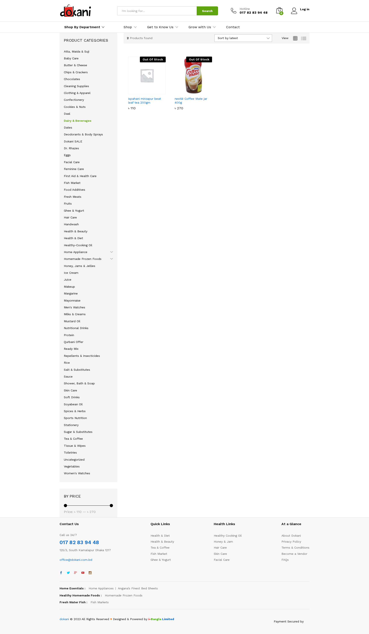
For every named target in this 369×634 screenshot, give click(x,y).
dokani (64, 619)
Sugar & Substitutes (78, 431)
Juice (67, 279)
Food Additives (74, 189)
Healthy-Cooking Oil (78, 245)
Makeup (69, 286)
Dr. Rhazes (71, 148)
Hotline (245, 8)
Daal (67, 113)
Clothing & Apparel (77, 93)
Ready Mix (71, 348)
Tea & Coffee (73, 438)
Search (207, 11)
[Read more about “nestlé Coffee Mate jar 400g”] (178, 91)
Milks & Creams (75, 314)
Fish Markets (100, 602)
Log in (304, 9)
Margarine (71, 293)
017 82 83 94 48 (79, 542)
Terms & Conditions (295, 547)
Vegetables (72, 466)
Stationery (71, 425)
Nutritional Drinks (76, 328)
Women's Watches (77, 473)
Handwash (71, 224)
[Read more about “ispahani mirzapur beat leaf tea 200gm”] (132, 91)
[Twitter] (68, 573)
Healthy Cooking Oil (228, 535)
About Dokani (291, 535)
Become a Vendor (294, 553)
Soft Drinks (72, 397)
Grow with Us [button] (200, 27)
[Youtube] (82, 573)
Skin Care (70, 390)
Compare (161, 91)
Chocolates (72, 79)
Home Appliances (101, 588)
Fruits (68, 203)
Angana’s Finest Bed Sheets (138, 588)
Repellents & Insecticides (82, 355)
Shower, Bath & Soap (79, 383)
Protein (69, 335)
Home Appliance (75, 252)
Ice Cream (71, 272)
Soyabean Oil (73, 404)
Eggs (67, 155)
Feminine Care (74, 169)
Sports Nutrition (75, 418)
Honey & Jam (223, 541)
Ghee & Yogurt (74, 210)
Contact (233, 27)
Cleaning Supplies (76, 86)
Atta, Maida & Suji (76, 51)
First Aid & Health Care (80, 176)
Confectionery (74, 99)
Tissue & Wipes (75, 445)
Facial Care (72, 162)
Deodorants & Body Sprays (83, 134)
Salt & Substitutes (77, 369)
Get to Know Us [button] (160, 27)
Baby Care (71, 58)
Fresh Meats (72, 196)
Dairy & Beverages (77, 120)
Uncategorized (74, 459)
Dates (68, 127)
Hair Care (70, 217)
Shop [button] (128, 27)
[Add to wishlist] (151, 91)
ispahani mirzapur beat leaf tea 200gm (144, 100)
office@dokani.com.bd (76, 559)
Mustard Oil (72, 321)
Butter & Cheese (75, 65)
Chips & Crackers (76, 72)
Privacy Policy (291, 541)
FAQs (285, 559)
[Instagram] (90, 573)
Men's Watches (74, 307)
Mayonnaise (72, 300)
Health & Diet (73, 238)
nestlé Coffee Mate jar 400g (191, 100)
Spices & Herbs (75, 411)
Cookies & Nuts (75, 106)
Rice (67, 362)
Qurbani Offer (73, 342)
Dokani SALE (73, 141)
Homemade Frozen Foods (82, 259)
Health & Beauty (75, 231)
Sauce (68, 376)
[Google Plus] (75, 573)
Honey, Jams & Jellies (79, 266)
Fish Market (72, 182)
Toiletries (70, 452)
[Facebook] (61, 573)
